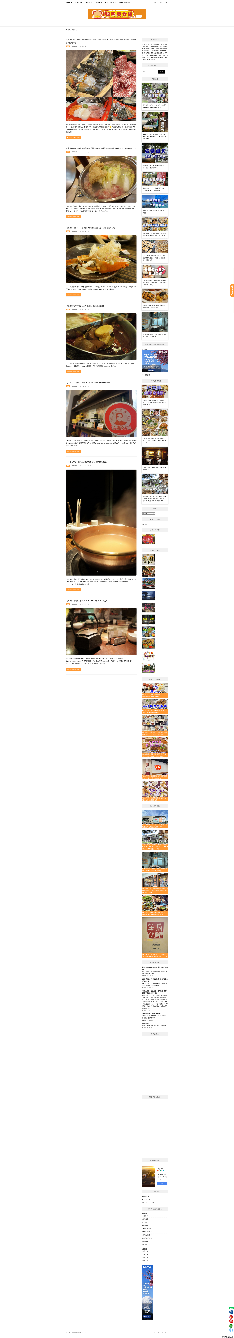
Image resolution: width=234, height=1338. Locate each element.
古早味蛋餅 (145, 1228)
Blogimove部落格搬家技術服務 (225, 1337)
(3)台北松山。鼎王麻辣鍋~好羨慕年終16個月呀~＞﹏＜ (86, 601)
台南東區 (144, 1231)
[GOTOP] (231, 1330)
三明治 (143, 1219)
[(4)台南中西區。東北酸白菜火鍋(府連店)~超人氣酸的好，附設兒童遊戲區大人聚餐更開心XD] (101, 179)
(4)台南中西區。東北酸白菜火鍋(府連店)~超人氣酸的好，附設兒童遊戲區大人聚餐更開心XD (101, 148)
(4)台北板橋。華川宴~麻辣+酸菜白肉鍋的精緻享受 (85, 306)
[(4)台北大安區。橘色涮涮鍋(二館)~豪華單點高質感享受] (101, 522)
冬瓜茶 (143, 1225)
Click (232, 290)
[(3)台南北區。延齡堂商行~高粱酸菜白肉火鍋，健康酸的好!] (101, 413)
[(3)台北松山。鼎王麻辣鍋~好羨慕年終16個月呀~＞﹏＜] (101, 631)
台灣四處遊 (79, 2)
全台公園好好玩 (110, 2)
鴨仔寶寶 (99, 2)
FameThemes (165, 1333)
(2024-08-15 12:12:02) (155, 983)
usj (142, 1216)
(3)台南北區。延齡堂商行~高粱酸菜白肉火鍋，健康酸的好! (88, 383)
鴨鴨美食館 (74, 46)
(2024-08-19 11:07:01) (155, 972)
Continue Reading (73, 137)
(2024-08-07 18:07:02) (155, 1000)
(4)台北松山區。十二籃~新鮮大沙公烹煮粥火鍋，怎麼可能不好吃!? (91, 228)
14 (90, 152)
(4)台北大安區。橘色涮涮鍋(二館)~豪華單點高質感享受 (86, 462)
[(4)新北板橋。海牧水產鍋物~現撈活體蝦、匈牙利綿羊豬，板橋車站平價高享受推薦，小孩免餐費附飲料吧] (101, 85)
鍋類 (68, 46)
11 (90, 465)
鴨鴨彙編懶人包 (124, 2)
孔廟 (143, 1244)
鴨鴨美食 (69, 2)
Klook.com (144, 349)
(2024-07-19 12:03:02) (154, 1025)
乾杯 (143, 1222)
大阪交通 (144, 1238)
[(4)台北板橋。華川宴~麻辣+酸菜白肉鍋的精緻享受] (101, 336)
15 (90, 604)
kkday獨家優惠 (146, 375)
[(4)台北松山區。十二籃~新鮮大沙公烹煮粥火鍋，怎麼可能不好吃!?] (101, 259)
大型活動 (144, 1235)
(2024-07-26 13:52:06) (155, 1017)
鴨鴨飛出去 (89, 2)
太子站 (143, 1241)
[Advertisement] (155, 1065)
